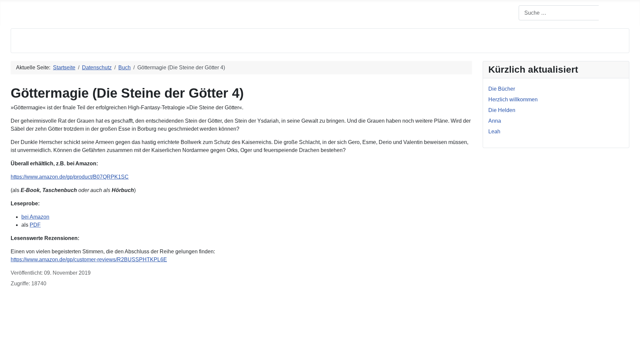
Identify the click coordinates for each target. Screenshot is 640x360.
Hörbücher (113, 8)
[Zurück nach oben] (632, 352)
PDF (35, 225)
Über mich (45, 8)
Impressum (24, 338)
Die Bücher (79, 8)
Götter (160, 8)
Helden (184, 8)
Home (18, 8)
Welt (139, 8)
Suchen (614, 13)
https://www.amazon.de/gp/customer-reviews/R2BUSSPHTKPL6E (89, 259)
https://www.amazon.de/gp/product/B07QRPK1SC (70, 177)
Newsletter (235, 8)
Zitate (208, 8)
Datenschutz (25, 328)
